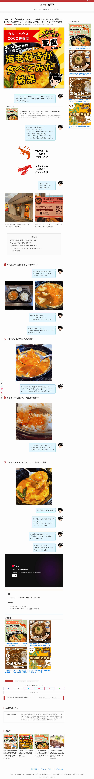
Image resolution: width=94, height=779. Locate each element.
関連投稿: (17, 250)
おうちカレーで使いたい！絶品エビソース (24, 245)
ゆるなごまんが (80, 774)
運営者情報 (34, 769)
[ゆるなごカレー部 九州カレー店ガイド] (47, 4)
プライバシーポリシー (46, 769)
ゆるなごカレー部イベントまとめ (26, 774)
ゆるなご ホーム (14, 774)
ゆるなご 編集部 (11, 714)
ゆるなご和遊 (72, 774)
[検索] (89, 1)
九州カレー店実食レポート (19, 24)
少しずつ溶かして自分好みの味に (22, 243)
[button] (8, 688)
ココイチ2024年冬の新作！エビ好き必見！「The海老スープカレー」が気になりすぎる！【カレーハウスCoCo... (39, 112)
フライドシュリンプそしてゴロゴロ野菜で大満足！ (27, 248)
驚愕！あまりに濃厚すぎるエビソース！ (24, 240)
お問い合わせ (59, 769)
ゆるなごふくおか (64, 774)
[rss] (88, 1)
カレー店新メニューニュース (30, 24)
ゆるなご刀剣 (56, 774)
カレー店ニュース (8, 24)
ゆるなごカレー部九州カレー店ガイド (43, 774)
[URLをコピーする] (2, 398)
